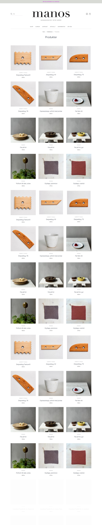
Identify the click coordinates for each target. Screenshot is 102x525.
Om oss (70, 26)
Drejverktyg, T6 (23, 111)
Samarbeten (61, 26)
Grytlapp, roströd (78, 183)
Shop (31, 26)
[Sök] (11, 14)
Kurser (38, 26)
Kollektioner (50, 31)
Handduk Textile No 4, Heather (79, 509)
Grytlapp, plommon (51, 183)
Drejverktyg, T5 (79, 75)
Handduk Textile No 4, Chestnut (23, 509)
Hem (44, 31)
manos (51, 108)
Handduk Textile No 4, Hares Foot (51, 509)
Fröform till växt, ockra (23, 183)
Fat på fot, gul (78, 147)
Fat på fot (23, 147)
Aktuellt (52, 26)
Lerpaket (45, 26)
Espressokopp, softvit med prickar (51, 111)
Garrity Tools (23, 72)
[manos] (51, 14)
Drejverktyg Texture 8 (23, 75)
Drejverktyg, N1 (51, 75)
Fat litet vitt (79, 111)
